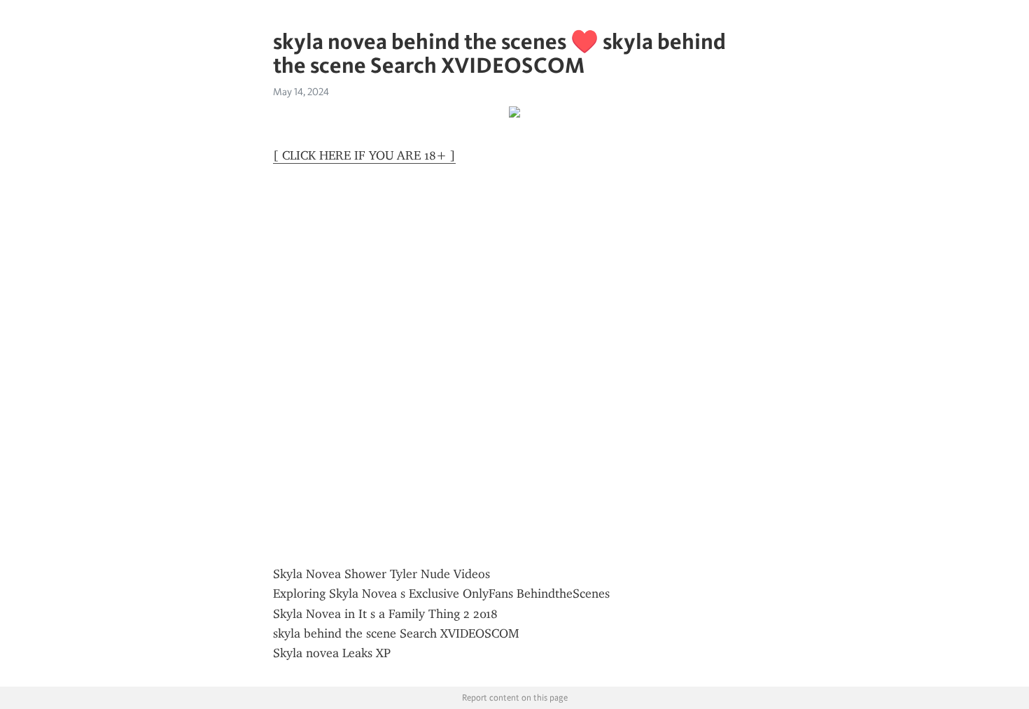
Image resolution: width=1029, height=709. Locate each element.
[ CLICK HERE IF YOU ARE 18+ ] (364, 155)
